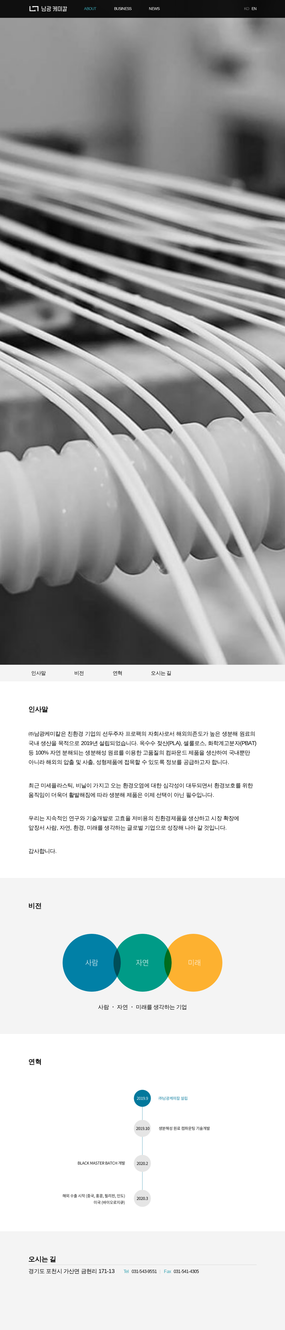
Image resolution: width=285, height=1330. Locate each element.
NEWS (154, 8)
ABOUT (90, 8)
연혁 (117, 673)
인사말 (38, 673)
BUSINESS (123, 8)
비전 (79, 673)
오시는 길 (161, 673)
